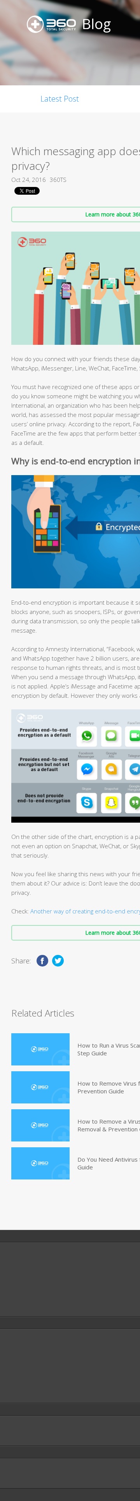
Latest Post (59, 98)
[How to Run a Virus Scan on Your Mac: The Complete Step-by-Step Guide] (40, 1049)
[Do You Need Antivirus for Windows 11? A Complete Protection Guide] (40, 1163)
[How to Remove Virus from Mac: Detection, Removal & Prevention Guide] (40, 1087)
